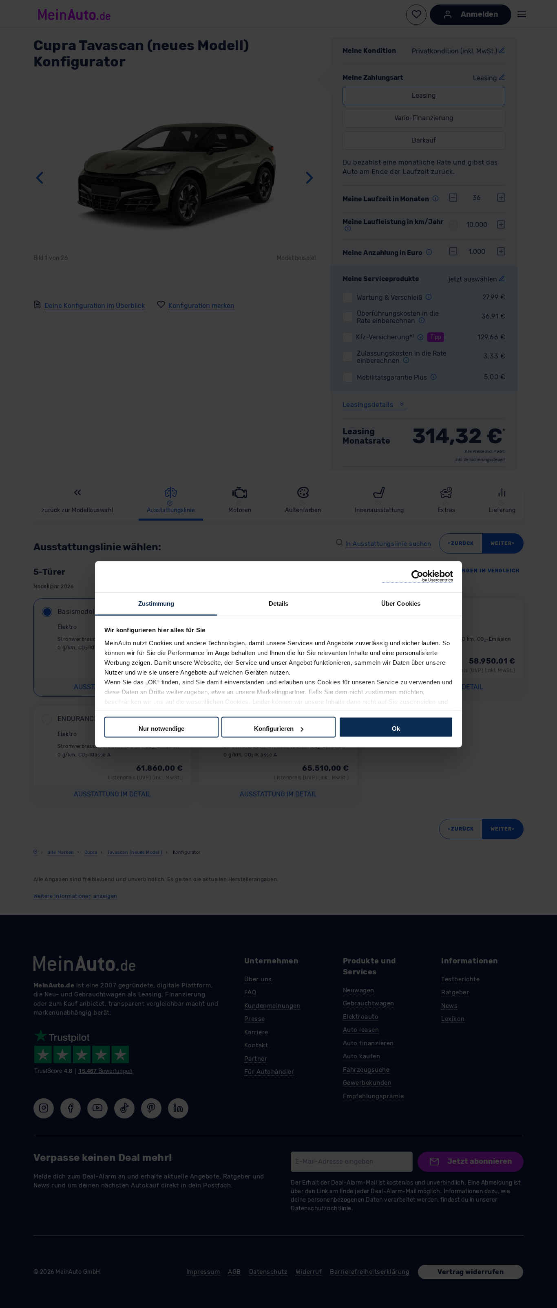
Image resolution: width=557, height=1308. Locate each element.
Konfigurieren (274, 728)
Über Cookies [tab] (400, 603)
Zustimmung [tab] (156, 603)
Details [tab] (279, 603)
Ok (396, 728)
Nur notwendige (161, 728)
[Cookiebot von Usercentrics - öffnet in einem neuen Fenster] (417, 576)
